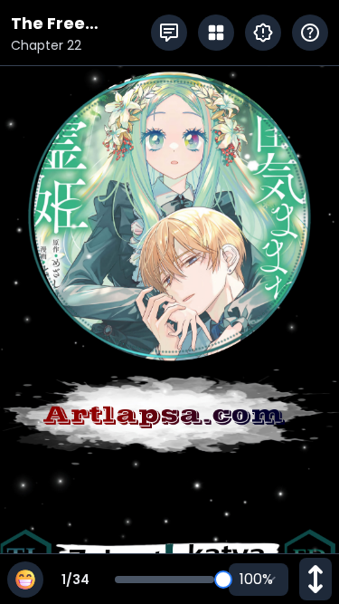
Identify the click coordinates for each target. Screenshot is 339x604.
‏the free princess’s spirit (78, 24)
